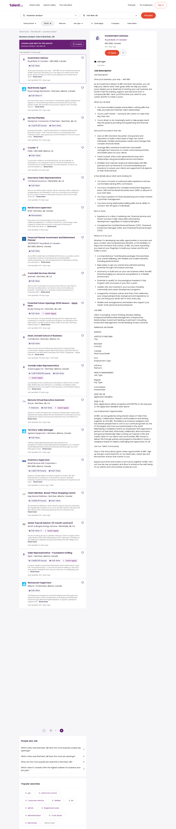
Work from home (49, 793)
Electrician (32, 823)
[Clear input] (76, 15)
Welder (57, 800)
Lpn (29, 793)
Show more (37, 77)
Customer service (36, 800)
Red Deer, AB (36, 31)
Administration (34, 815)
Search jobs (24, 31)
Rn (72, 800)
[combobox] (50, 15)
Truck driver (56, 815)
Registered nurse (51, 808)
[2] (61, 730)
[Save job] (82, 58)
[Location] (108, 15)
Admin (30, 808)
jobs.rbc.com (131, 467)
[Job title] (48, 15)
